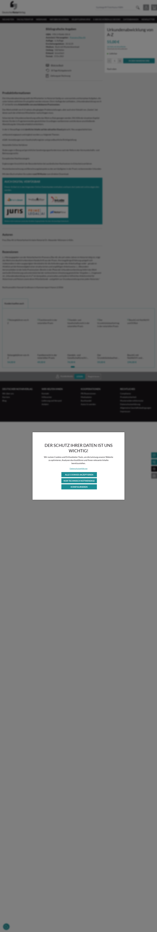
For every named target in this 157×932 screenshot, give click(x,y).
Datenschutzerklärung (78, 468)
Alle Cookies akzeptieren (79, 474)
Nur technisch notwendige (79, 480)
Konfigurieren (79, 487)
